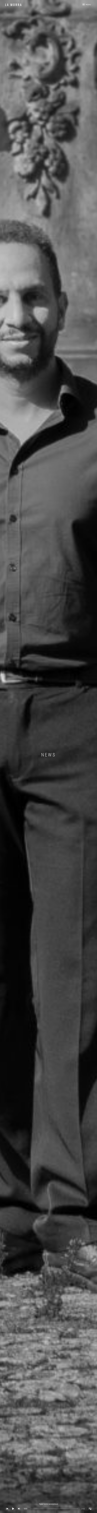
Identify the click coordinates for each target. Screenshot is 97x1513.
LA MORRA (13, 4)
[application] (48, 1507)
